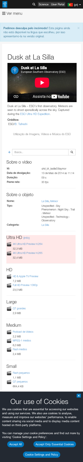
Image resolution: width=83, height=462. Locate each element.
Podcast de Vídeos (23, 331)
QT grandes (19, 308)
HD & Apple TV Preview (25, 276)
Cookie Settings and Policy (41, 454)
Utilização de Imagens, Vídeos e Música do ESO (42, 134)
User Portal (57, 4)
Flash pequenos (21, 372)
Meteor (54, 201)
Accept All (15, 444)
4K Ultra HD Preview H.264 (28, 244)
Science (44, 4)
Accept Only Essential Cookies (55, 444)
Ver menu (14, 13)
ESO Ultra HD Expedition (35, 114)
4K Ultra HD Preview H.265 (28, 253)
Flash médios (20, 349)
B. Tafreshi (21, 124)
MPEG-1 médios (22, 340)
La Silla (45, 201)
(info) (26, 238)
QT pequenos (20, 381)
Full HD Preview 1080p (25, 285)
